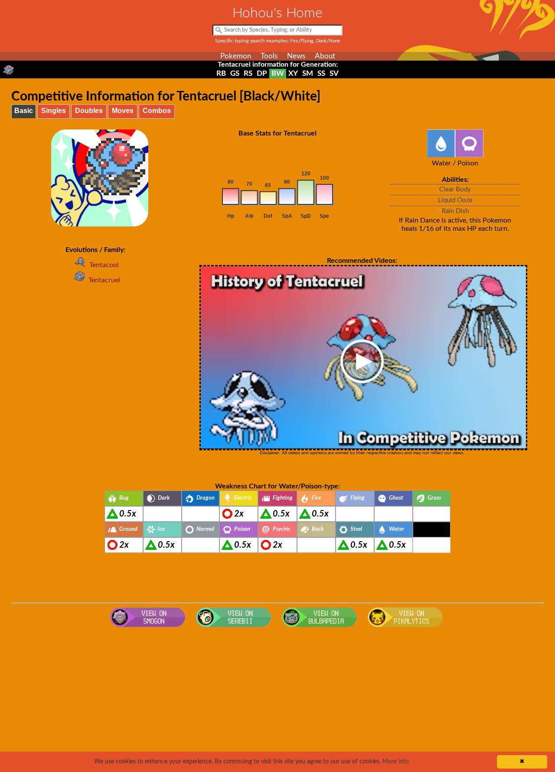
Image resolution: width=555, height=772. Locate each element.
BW (277, 73)
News (296, 56)
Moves (123, 110)
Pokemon (235, 56)
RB (221, 73)
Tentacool (104, 265)
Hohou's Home (277, 13)
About (325, 56)
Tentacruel (104, 280)
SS (321, 73)
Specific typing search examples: (277, 40)
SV (334, 73)
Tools (269, 56)
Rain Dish (455, 211)
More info (395, 762)
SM (307, 73)
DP (262, 73)
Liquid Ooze (455, 200)
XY (293, 73)
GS (234, 73)
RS (248, 73)
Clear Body (455, 189)
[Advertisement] (277, 700)
